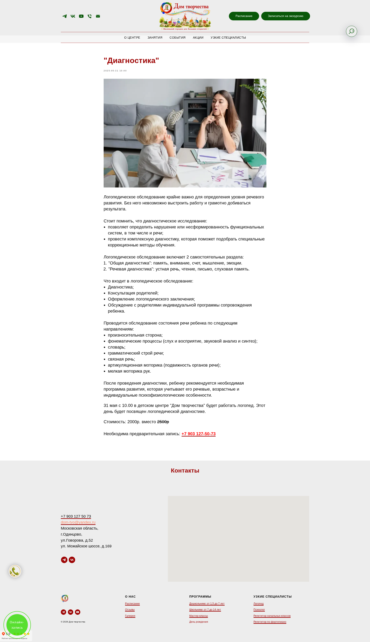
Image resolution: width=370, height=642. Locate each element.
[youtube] (77, 612)
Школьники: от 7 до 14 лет (205, 609)
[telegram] (64, 560)
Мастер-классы (198, 615)
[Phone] (89, 16)
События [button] (178, 37)
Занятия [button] (155, 37)
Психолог (259, 609)
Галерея (130, 615)
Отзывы (130, 609)
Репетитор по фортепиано (270, 621)
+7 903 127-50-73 (199, 433)
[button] (285, 16)
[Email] (98, 16)
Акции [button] (198, 37)
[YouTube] (81, 16)
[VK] (73, 16)
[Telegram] (64, 16)
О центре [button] (132, 37)
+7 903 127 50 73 (76, 516)
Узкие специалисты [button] (228, 37)
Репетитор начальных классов (272, 615)
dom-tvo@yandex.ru (78, 522)
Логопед (259, 603)
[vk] (72, 560)
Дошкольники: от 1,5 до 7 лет (207, 603)
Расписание (132, 603)
